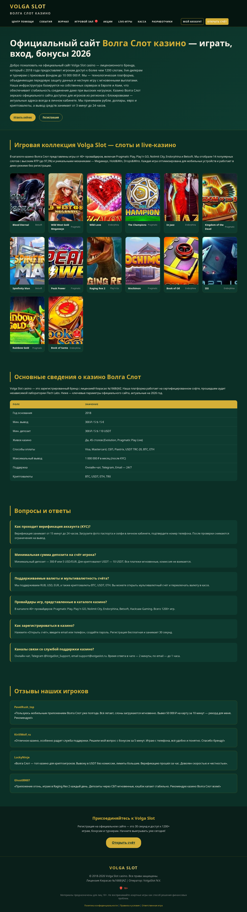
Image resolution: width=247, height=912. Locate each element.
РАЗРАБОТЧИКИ (162, 21)
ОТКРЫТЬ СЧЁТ (217, 21)
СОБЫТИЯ (45, 21)
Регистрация (51, 117)
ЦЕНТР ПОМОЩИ (23, 21)
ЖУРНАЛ (63, 21)
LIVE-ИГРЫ (125, 21)
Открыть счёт (123, 842)
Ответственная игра (152, 905)
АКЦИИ (108, 21)
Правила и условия (130, 905)
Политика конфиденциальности (101, 905)
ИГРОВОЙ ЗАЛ (86, 21)
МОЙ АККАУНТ (192, 21)
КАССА (142, 21)
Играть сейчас (23, 117)
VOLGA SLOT (30, 9)
